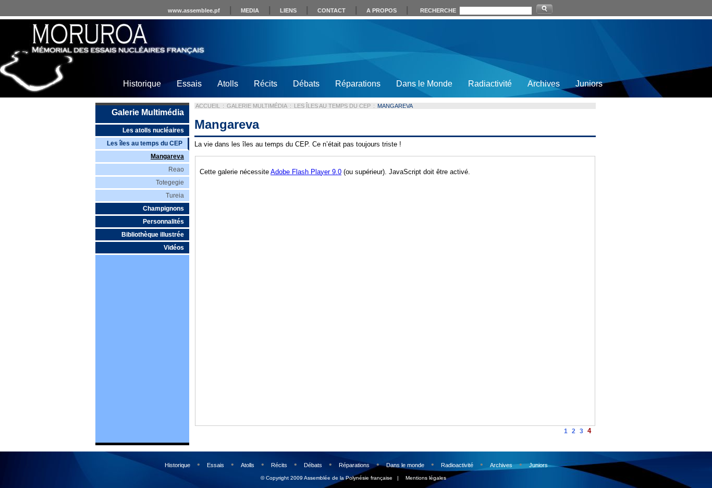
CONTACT (331, 10)
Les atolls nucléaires (153, 130)
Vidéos (174, 247)
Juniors (589, 83)
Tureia (175, 195)
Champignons (163, 208)
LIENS (288, 10)
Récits (265, 83)
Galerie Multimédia (148, 112)
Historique (142, 83)
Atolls (227, 83)
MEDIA (250, 10)
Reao (176, 169)
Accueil (207, 106)
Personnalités (163, 221)
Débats (306, 83)
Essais (189, 83)
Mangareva (167, 156)
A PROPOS (381, 10)
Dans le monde (405, 465)
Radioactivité (457, 465)
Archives (543, 83)
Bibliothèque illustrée (152, 234)
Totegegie (170, 182)
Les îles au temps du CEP (144, 143)
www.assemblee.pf (194, 10)
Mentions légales (426, 478)
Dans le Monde (424, 83)
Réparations (357, 83)
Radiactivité (490, 83)
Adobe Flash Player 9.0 (306, 172)
